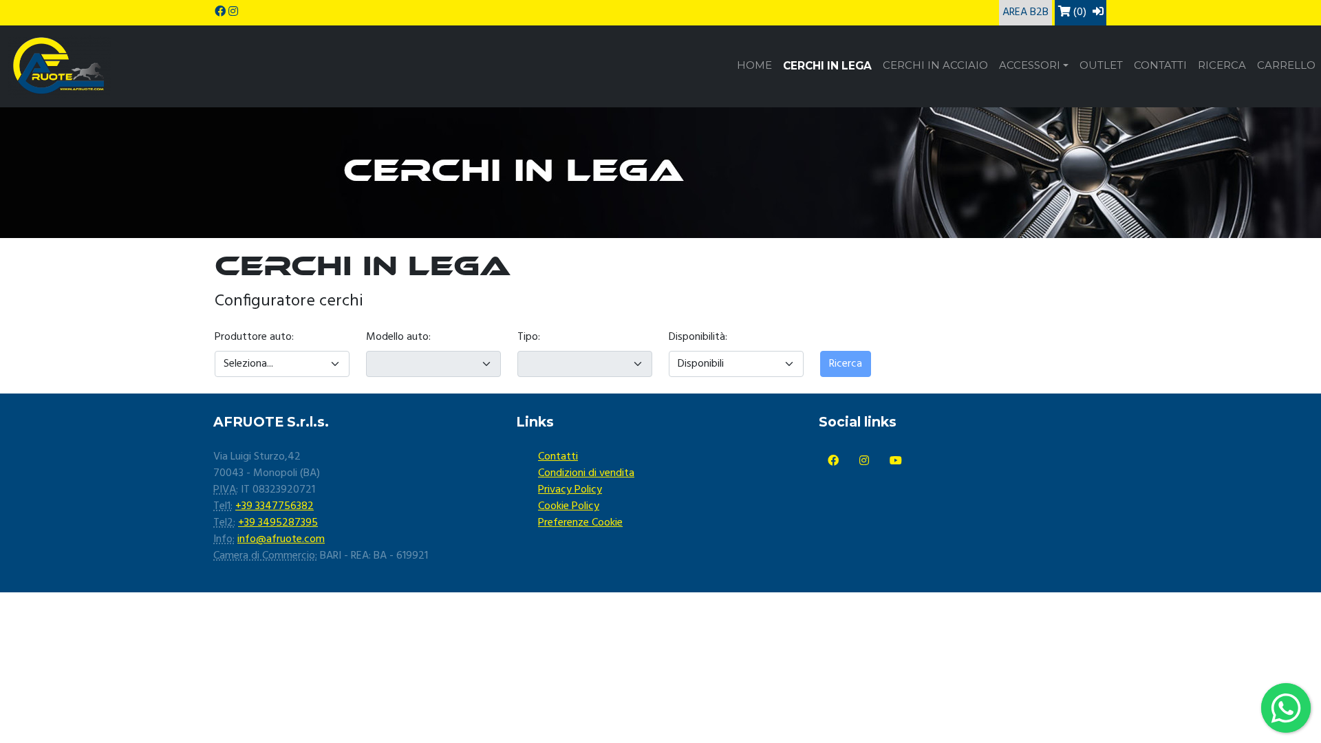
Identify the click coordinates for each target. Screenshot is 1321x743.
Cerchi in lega (827, 65)
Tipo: (528, 337)
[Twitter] (864, 462)
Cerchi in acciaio (935, 65)
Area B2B (1025, 12)
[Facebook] (833, 462)
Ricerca (1222, 65)
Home (754, 65)
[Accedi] (1098, 12)
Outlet (1101, 65)
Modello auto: (398, 337)
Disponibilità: (698, 337)
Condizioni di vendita (586, 473)
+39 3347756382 (274, 506)
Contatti (1160, 65)
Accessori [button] (1029, 65)
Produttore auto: (254, 337)
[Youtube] (896, 462)
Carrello (1286, 65)
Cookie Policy (568, 506)
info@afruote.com (281, 539)
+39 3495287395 (278, 523)
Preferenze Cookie (580, 523)
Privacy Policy (570, 490)
